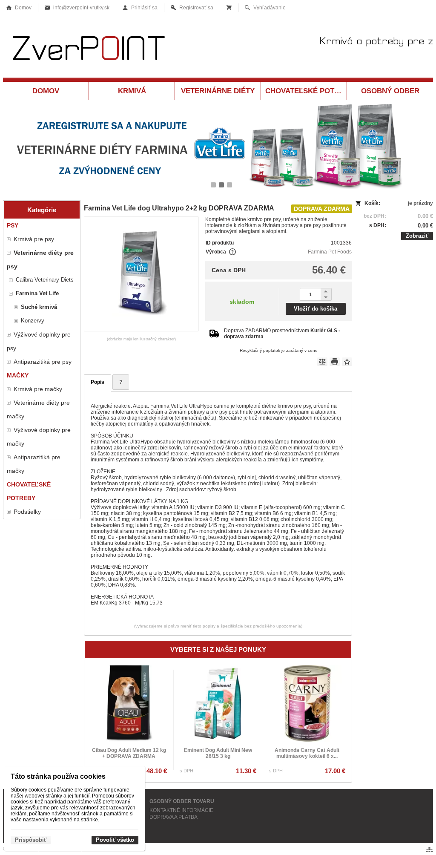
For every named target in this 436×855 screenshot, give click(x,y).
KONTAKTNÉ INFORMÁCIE (181, 810)
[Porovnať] (322, 361)
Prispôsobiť (30, 840)
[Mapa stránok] (429, 849)
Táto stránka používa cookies (58, 776)
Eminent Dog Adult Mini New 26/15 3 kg (218, 753)
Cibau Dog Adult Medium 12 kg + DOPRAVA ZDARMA (129, 753)
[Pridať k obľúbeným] (347, 361)
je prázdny (420, 203)
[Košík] (229, 7)
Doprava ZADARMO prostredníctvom (282, 334)
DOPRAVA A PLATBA (173, 817)
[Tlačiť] (335, 361)
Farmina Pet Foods (330, 252)
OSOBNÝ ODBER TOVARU (181, 801)
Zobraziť (417, 236)
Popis (97, 382)
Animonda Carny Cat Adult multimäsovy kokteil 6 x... (307, 753)
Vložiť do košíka (315, 308)
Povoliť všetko (115, 840)
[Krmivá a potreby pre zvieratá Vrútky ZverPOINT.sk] (218, 50)
